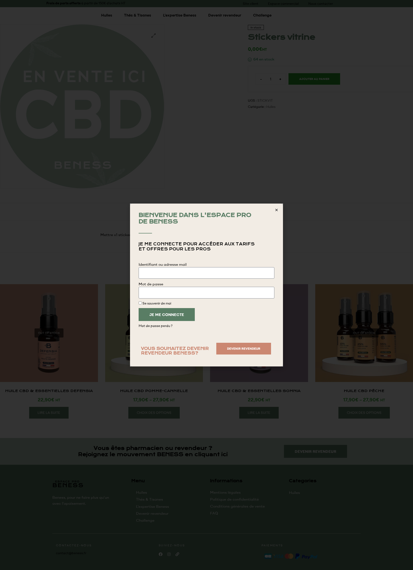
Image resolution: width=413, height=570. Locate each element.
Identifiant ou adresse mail (163, 264)
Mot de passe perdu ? (156, 326)
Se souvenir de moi (156, 303)
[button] (276, 210)
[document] (206, 285)
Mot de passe (151, 284)
